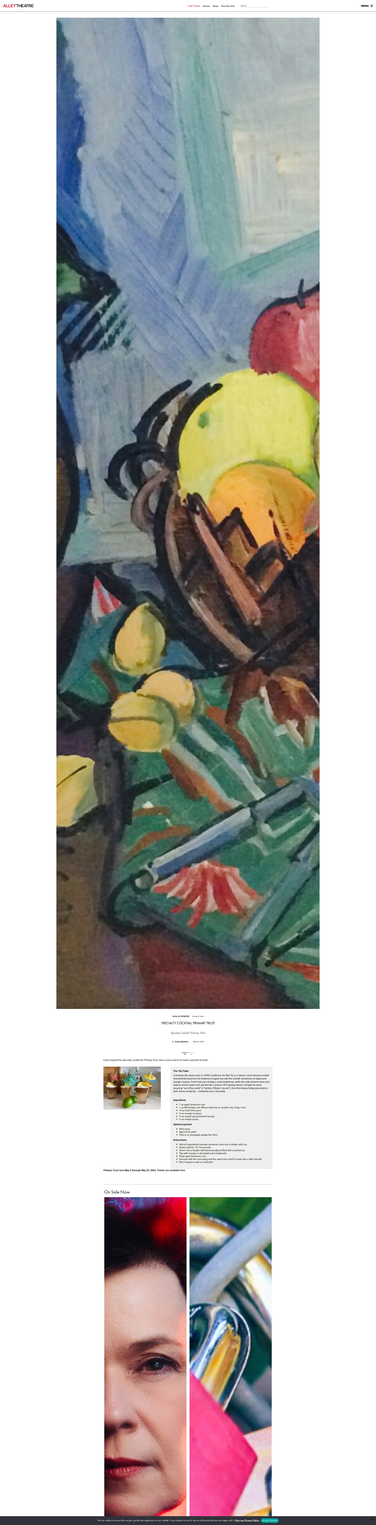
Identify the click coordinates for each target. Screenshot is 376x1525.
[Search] (268, 6)
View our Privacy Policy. (247, 1520)
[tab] (185, 1054)
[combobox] (254, 6)
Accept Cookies (269, 1520)
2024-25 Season (180, 1016)
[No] (373, 1520)
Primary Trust (198, 1016)
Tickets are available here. (171, 1170)
